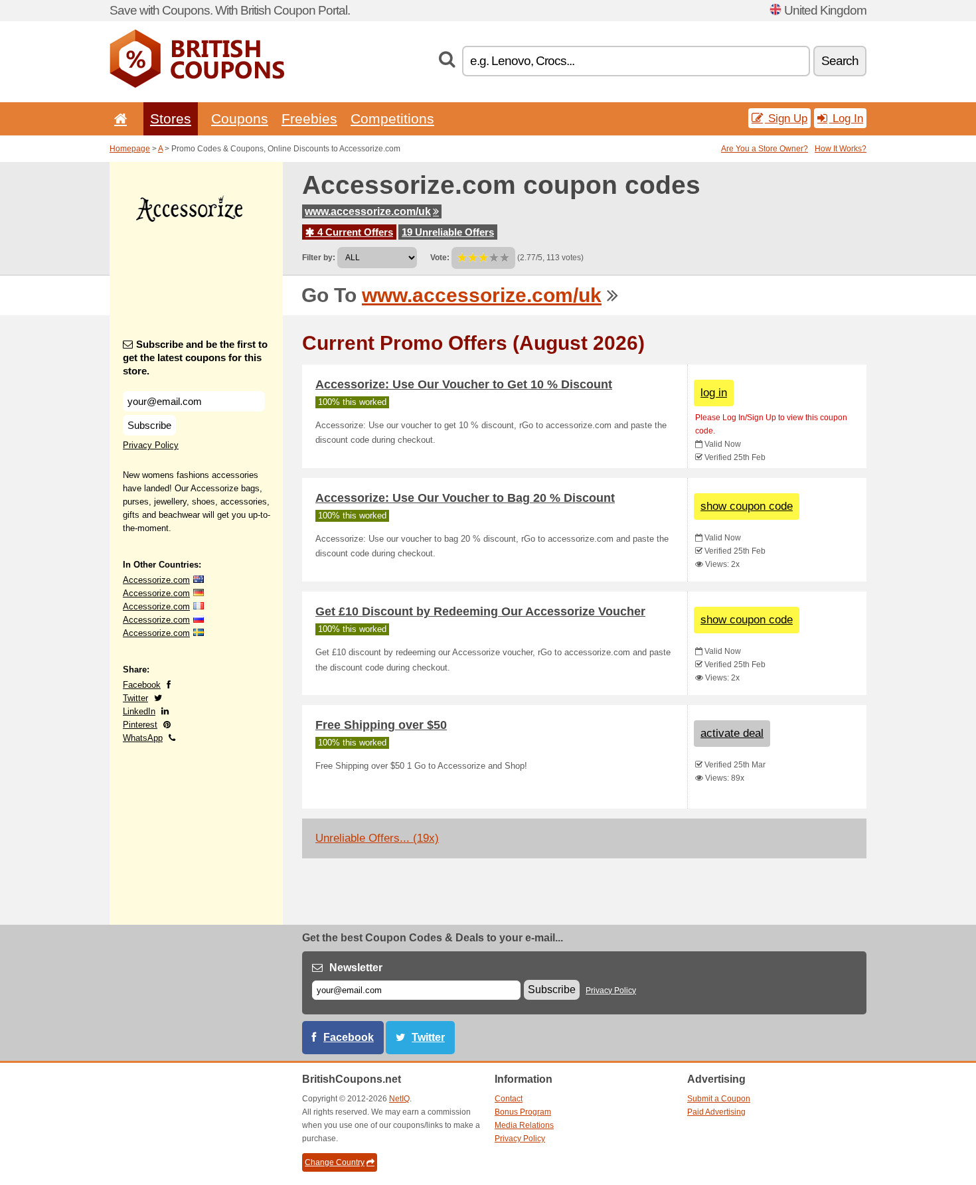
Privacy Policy (151, 445)
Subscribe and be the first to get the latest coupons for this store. (195, 357)
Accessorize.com (156, 580)
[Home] (118, 118)
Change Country (335, 1162)
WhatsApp (143, 738)
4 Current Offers (354, 232)
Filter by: (318, 257)
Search (839, 61)
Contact (509, 1098)
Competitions (392, 118)
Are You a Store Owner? (764, 148)
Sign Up (786, 118)
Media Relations (524, 1125)
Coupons (239, 118)
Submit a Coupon (718, 1098)
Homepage (130, 148)
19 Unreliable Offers (448, 232)
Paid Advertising (716, 1112)
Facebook (142, 685)
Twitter (135, 698)
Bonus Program (523, 1112)
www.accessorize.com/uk (368, 211)
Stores (170, 118)
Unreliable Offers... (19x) (377, 838)
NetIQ (399, 1098)
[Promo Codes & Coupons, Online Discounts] (197, 85)
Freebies (309, 118)
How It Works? (840, 148)
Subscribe (149, 425)
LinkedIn (139, 711)
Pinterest (140, 725)
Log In (846, 118)
